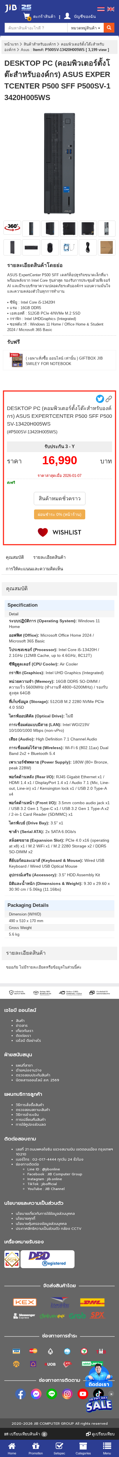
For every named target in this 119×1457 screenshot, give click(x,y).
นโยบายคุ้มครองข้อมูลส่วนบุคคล (41, 1223)
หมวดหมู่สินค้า (84, 28)
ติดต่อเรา (23, 1035)
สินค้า (20, 1020)
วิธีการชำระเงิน (27, 1114)
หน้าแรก (11, 44)
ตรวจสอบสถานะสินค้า (33, 1109)
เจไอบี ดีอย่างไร (28, 1040)
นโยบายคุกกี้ (25, 1218)
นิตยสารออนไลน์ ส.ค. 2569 (37, 1080)
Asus (26, 50)
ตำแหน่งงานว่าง (29, 1070)
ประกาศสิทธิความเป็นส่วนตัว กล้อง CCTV (48, 1228)
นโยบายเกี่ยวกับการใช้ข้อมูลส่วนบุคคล (45, 1213)
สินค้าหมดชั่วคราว (60, 498)
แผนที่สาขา (24, 1065)
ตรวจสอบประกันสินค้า (33, 1075)
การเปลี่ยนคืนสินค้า (31, 1119)
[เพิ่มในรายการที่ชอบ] (59, 532)
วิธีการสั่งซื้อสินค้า (30, 1105)
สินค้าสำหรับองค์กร (40, 44)
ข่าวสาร (22, 1025)
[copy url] (108, 399)
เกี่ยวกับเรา (24, 1030)
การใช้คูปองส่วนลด (31, 1124)
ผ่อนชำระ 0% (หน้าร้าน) (59, 514)
